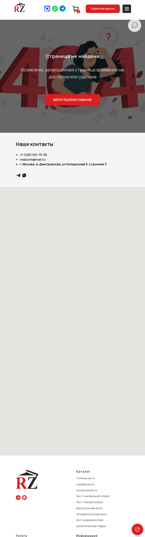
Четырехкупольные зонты (91, 514)
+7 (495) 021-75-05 (33, 155)
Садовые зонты (85, 484)
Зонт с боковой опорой (89, 502)
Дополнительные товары (91, 526)
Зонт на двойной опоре (89, 520)
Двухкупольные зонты (89, 508)
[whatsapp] (24, 175)
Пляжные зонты (85, 478)
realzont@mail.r (31, 159)
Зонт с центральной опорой (92, 496)
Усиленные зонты (86, 490)
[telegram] (18, 175)
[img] (19, 7)
